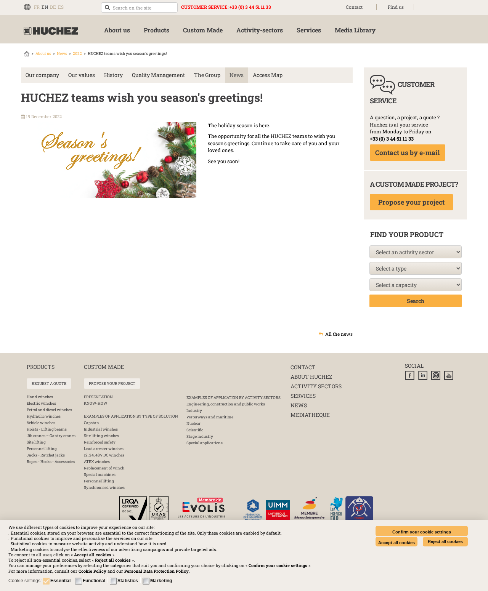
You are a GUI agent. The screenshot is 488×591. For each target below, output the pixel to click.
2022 (77, 53)
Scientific (194, 430)
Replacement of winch (104, 468)
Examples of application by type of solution (131, 416)
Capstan (91, 422)
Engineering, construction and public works (225, 404)
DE (53, 7)
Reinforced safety (100, 442)
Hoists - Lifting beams (47, 429)
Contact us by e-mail (407, 152)
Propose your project (411, 202)
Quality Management (158, 74)
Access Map (268, 74)
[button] (156, 571)
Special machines (100, 474)
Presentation (98, 396)
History (113, 74)
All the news (339, 334)
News (62, 53)
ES (61, 7)
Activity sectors (316, 386)
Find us (396, 7)
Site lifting (36, 442)
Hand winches (40, 396)
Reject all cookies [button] (445, 541)
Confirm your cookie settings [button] (421, 532)
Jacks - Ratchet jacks (46, 455)
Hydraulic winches (44, 416)
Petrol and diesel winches (49, 409)
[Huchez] (51, 31)
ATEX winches (97, 461)
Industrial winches (101, 429)
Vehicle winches (41, 422)
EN (45, 7)
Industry (194, 410)
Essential (60, 580)
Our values (81, 74)
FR (37, 7)
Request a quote (49, 383)
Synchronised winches (104, 487)
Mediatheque (310, 414)
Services (303, 395)
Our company (42, 74)
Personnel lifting (42, 448)
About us (43, 53)
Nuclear (193, 423)
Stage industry (199, 436)
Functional (94, 580)
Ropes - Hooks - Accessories (51, 461)
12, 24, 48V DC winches (104, 455)
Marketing (161, 580)
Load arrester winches (104, 448)
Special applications (204, 442)
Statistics (127, 580)
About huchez (311, 376)
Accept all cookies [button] (396, 542)
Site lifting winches (101, 435)
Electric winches (41, 403)
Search (415, 300)
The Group (207, 74)
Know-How (95, 403)
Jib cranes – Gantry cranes (51, 435)
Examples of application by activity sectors (233, 397)
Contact (354, 7)
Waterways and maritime (209, 417)
